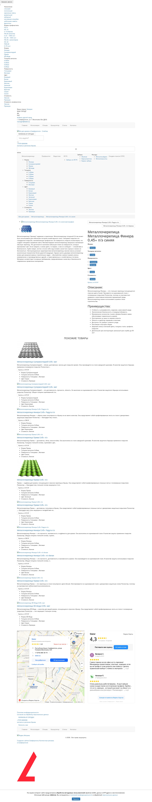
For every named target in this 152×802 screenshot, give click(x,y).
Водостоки (56, 156)
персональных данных (110, 795)
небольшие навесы (10, 21)
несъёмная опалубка (11, 19)
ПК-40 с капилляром (11, 40)
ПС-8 (6, 27)
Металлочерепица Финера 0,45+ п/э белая (35, 555)
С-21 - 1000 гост (9, 36)
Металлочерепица (28, 156)
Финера (6, 50)
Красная (7, 89)
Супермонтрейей (34, 164)
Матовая (7, 73)
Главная (24, 125)
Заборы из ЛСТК (71, 160)
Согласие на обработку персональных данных (33, 714)
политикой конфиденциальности (81, 795)
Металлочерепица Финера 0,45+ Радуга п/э (104, 222)
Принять (76, 799)
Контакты (73, 125)
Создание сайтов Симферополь (28, 740)
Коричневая (8, 87)
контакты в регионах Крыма (26, 146)
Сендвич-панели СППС (117, 156)
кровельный (8, 15)
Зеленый (7, 85)
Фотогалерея (35, 125)
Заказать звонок (6, 2)
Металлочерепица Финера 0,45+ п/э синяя (60, 217)
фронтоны (7, 23)
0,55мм (6, 67)
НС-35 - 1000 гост (10, 38)
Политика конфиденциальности (28, 712)
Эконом (6, 98)
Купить (23, 370)
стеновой (7, 9)
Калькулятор (55, 125)
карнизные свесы (10, 13)
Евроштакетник (86, 159)
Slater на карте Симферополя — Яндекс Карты (111, 701)
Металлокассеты (101, 159)
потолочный (8, 11)
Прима (6, 54)
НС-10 (6, 29)
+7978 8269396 (22, 143)
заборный (7, 17)
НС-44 (6, 42)
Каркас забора (86, 161)
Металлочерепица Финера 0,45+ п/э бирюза (118, 226)
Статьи (64, 125)
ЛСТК (65, 156)
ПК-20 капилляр (9, 34)
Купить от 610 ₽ (93, 282)
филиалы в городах (26, 134)
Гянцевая (32, 182)
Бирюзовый (8, 81)
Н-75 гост (7, 46)
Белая (6, 79)
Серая (6, 91)
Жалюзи (84, 157)
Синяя (6, 94)
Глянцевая (7, 71)
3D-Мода (7, 56)
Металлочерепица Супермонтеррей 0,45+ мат (37, 387)
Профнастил (46, 156)
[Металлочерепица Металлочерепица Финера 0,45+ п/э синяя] (47, 222)
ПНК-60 (6, 44)
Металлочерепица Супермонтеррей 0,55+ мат (37, 361)
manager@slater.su (23, 122)
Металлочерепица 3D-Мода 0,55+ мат (33, 605)
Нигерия (29, 109)
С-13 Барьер (8, 31)
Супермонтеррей (10, 52)
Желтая (6, 83)
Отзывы (45, 125)
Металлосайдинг (101, 157)
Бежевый (7, 77)
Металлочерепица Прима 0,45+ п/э (32, 437)
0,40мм (6, 60)
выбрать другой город (24, 117)
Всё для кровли (24, 217)
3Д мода (31, 168)
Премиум (7, 100)
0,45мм (6, 62)
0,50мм (6, 65)
